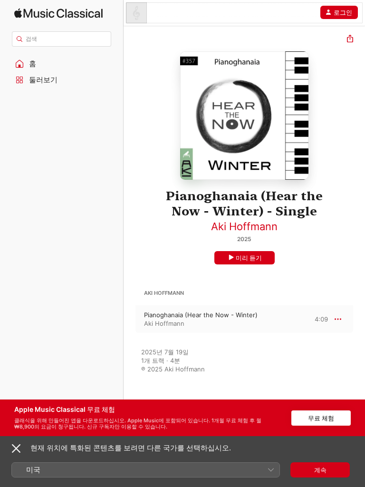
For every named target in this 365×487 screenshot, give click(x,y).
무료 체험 (321, 418)
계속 (320, 470)
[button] (61, 64)
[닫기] (16, 448)
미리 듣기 (249, 258)
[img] (58, 13)
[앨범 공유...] (350, 39)
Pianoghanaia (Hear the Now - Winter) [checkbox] (201, 315)
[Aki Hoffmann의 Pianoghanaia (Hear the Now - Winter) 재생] (130, 319)
